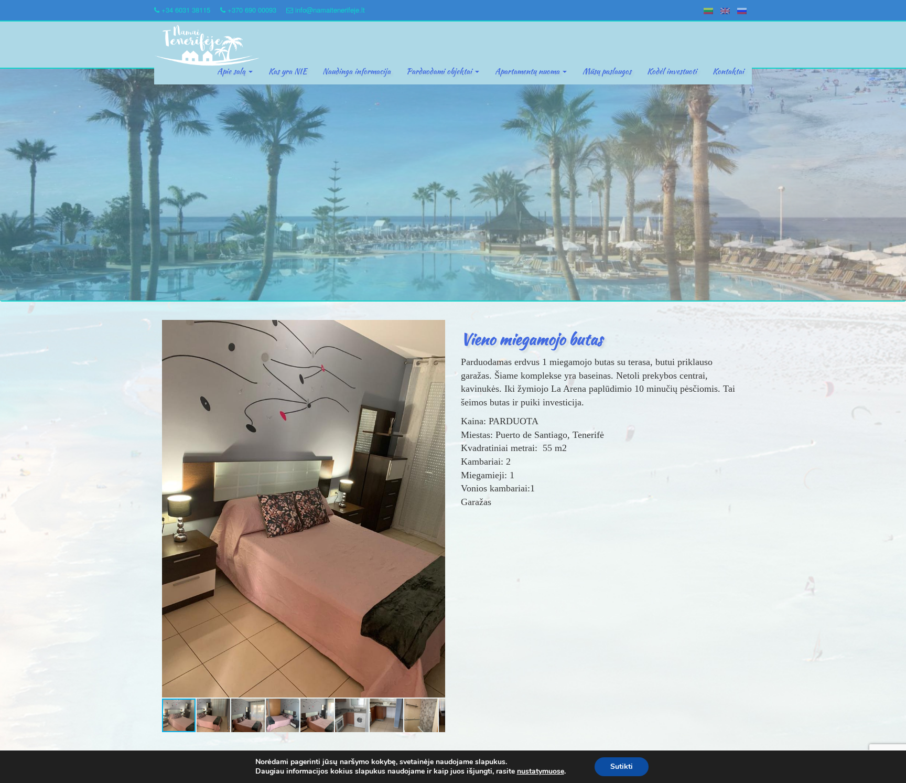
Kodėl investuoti (672, 71)
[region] (453, 185)
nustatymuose (540, 771)
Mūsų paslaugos (607, 71)
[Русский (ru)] (742, 10)
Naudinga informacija (356, 71)
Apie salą (232, 71)
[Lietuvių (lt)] (708, 10)
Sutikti (621, 766)
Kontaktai (728, 71)
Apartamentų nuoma (528, 71)
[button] (435, 329)
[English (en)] (725, 10)
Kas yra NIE (287, 71)
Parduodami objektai (440, 71)
